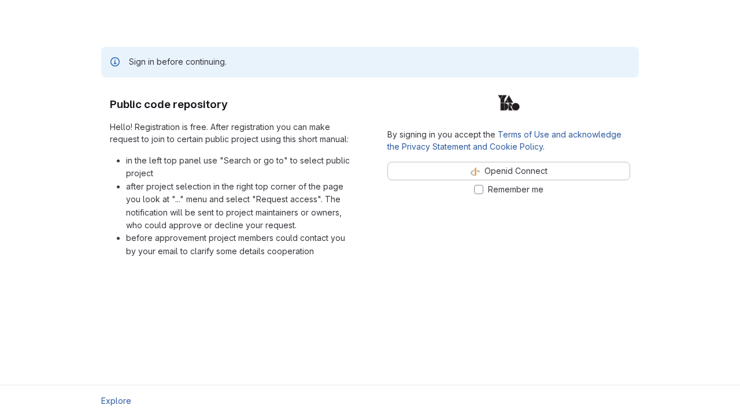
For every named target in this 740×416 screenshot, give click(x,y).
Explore (116, 401)
